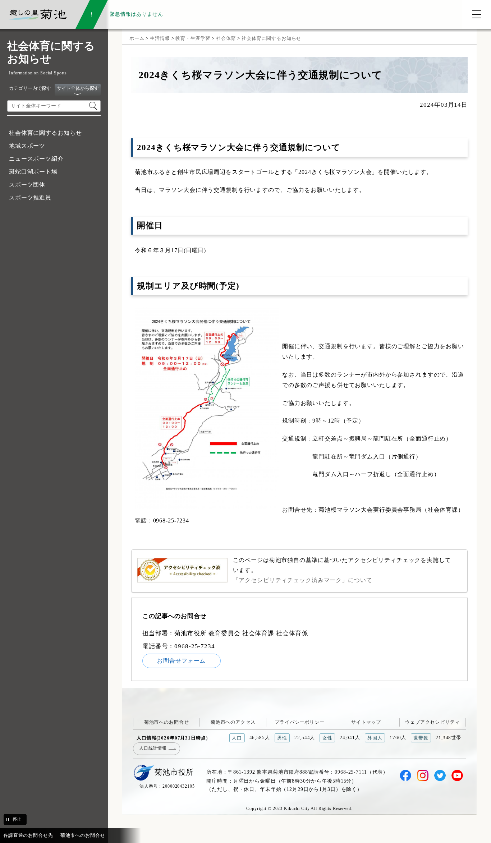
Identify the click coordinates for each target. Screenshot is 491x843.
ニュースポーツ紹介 (36, 159)
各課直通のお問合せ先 (28, 835)
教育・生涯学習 (192, 38)
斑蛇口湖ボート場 (33, 172)
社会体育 (226, 38)
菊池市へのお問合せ (166, 722)
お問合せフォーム (181, 661)
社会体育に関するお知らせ (45, 133)
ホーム (136, 38)
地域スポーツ (27, 146)
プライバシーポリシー (300, 722)
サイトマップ (366, 722)
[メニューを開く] (476, 14)
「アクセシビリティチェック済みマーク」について (302, 580)
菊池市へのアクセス (233, 722)
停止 (17, 819)
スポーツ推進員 (30, 197)
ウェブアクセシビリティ (432, 722)
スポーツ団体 (27, 184)
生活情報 (160, 38)
